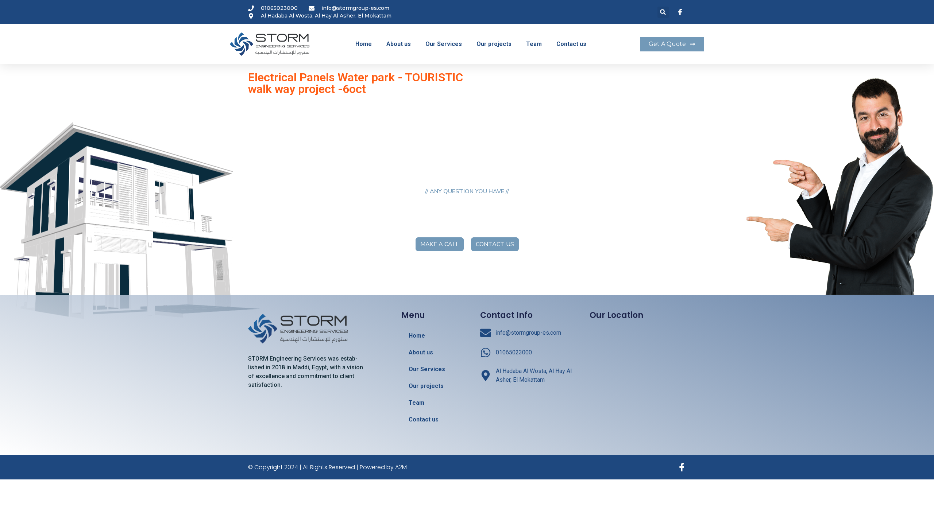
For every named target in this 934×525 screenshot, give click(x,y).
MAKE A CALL (439, 244)
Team (534, 43)
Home (363, 43)
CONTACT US (495, 244)
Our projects (494, 43)
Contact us (571, 43)
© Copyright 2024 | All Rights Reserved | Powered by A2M (327, 467)
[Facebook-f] (682, 467)
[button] (663, 12)
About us (398, 43)
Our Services (443, 43)
